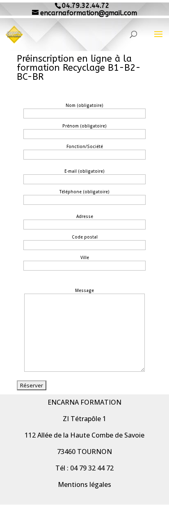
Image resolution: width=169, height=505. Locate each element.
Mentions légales (84, 484)
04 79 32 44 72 (92, 468)
